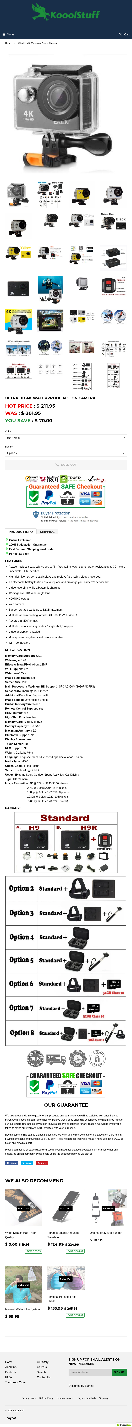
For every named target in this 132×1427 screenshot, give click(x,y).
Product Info (21, 532)
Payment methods (87, 1398)
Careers (42, 1367)
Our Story (42, 1362)
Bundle (9, 446)
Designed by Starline (81, 1385)
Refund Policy (46, 1398)
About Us (10, 1367)
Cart (126, 34)
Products (10, 1372)
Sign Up (119, 1372)
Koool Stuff (18, 1410)
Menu (10, 34)
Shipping (47, 532)
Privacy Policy (29, 1398)
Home (8, 43)
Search (41, 1372)
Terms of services (65, 1398)
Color (8, 431)
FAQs (8, 1377)
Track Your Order (15, 1382)
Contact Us (44, 1377)
